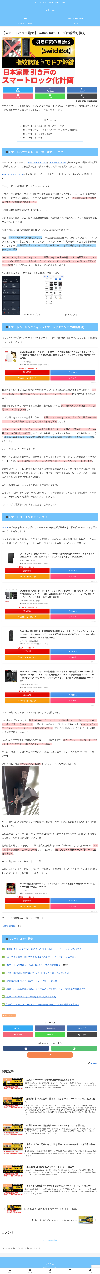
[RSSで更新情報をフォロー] (50, 1055)
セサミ (5, 527)
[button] (92, 625)
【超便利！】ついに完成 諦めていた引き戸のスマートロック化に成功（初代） (44, 949)
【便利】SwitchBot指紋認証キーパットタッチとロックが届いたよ (37, 973)
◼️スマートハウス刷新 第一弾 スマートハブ (43, 126)
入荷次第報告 (8, 926)
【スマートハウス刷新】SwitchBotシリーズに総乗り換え (32, 965)
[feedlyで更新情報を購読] (74, 1048)
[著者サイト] (26, 1048)
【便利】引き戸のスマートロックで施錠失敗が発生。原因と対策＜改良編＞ (42, 1004)
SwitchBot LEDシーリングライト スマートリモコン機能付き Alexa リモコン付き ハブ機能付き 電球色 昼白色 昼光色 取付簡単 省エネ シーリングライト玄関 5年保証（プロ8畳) (57, 355)
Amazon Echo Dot (57, 162)
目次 (46, 120)
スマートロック (10, 1015)
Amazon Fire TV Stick (12, 174)
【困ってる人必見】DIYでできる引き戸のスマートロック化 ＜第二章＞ (40, 957)
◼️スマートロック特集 (32, 137)
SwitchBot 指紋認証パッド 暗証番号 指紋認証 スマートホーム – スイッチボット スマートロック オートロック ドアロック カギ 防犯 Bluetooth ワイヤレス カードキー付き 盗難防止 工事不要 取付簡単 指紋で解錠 (57, 634)
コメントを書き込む (50, 1240)
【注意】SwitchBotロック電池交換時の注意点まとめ (30, 996)
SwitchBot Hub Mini (37, 162)
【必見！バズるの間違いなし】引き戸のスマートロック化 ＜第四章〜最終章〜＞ (45, 989)
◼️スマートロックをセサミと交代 (37, 134)
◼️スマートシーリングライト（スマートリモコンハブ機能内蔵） (51, 130)
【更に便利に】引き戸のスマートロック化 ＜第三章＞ (32, 981)
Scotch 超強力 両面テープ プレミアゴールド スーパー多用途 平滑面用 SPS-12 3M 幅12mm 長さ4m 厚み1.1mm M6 (57, 885)
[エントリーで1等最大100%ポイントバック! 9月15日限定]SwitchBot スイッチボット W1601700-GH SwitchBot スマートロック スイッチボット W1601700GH (57, 555)
